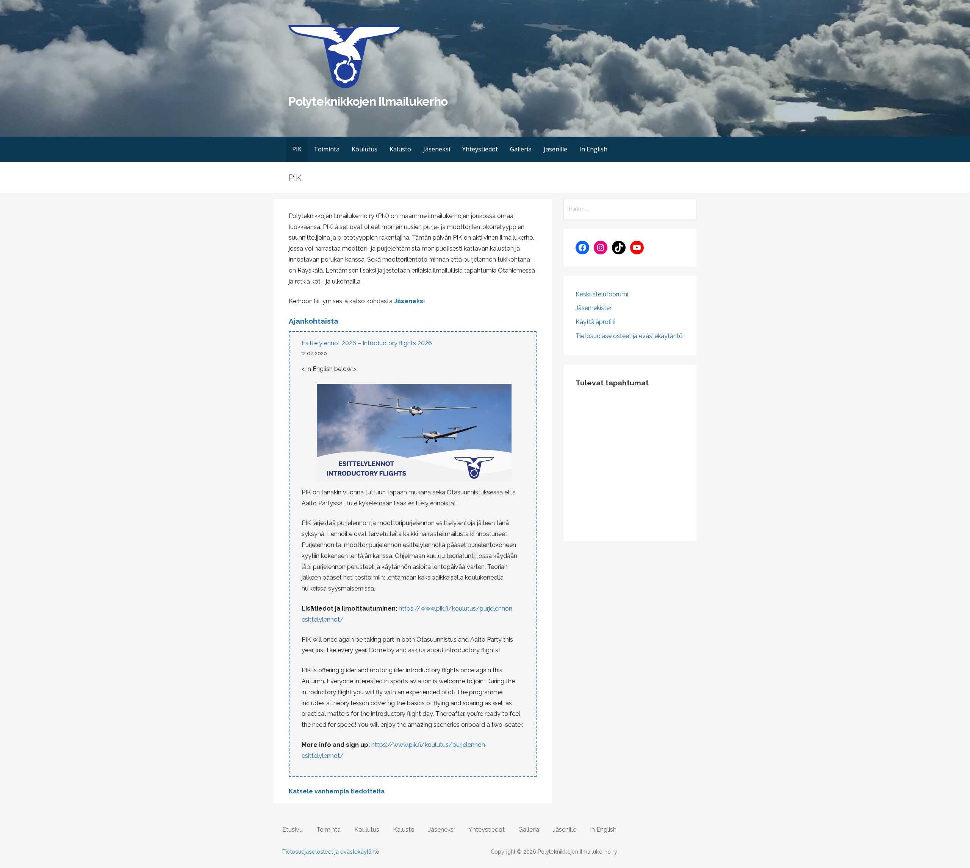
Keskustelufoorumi (602, 294)
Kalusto (400, 149)
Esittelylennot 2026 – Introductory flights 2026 (367, 343)
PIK (297, 149)
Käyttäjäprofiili (595, 322)
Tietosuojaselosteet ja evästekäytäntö (629, 336)
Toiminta (327, 149)
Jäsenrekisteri (594, 308)
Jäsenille (555, 149)
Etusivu (292, 829)
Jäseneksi (436, 149)
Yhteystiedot (480, 149)
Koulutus (364, 149)
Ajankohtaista (313, 321)
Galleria (521, 149)
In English (593, 149)
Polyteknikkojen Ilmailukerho (367, 101)
